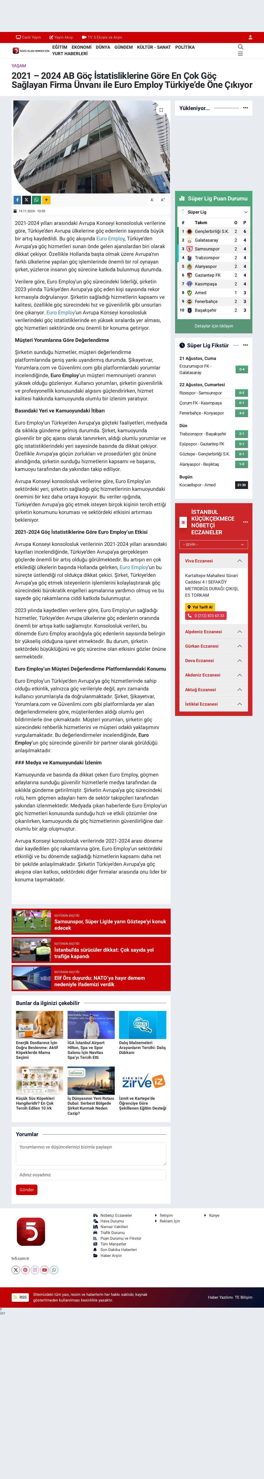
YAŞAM (19, 65)
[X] (16, 1270)
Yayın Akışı (63, 37)
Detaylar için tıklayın (214, 325)
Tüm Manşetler (113, 1244)
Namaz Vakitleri (114, 1226)
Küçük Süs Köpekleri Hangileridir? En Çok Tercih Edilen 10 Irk (35, 1103)
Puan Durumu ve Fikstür (121, 1238)
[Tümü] (245, 108)
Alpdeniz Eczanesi (203, 631)
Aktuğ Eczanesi (200, 689)
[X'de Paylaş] (26, 200)
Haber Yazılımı (220, 1297)
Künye (214, 1215)
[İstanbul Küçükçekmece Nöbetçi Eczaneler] (245, 522)
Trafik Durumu (113, 1232)
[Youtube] (44, 1270)
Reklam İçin (170, 1221)
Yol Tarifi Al (202, 607)
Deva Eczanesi (199, 660)
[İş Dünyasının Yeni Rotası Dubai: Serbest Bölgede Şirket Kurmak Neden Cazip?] (91, 1080)
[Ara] (240, 47)
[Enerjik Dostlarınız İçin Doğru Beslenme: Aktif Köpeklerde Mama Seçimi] (39, 1024)
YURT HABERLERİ (70, 53)
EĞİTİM (59, 47)
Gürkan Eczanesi (202, 646)
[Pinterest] (25, 1270)
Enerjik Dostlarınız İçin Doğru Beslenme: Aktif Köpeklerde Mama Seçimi (37, 1050)
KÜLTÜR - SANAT (154, 47)
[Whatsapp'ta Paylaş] (36, 200)
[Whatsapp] (54, 1270)
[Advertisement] (213, 152)
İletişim (166, 1215)
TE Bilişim (243, 1297)
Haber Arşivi (111, 1255)
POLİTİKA (185, 47)
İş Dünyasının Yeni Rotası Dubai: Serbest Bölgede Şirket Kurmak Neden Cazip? (91, 1106)
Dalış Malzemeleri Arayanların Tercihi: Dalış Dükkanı (142, 1047)
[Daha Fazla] (46, 200)
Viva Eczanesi (199, 560)
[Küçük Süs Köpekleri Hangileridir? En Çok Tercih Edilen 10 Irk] (39, 1080)
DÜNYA (103, 47)
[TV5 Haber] (31, 50)
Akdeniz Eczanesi (202, 675)
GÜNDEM (123, 47)
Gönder (27, 1189)
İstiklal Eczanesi (201, 704)
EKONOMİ (82, 47)
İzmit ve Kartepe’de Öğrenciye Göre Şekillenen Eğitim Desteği (142, 1103)
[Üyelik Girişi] (248, 37)
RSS (23, 1297)
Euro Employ (65, 375)
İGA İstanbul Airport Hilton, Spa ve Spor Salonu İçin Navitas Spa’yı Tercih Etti (86, 1050)
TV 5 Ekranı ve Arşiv (105, 37)
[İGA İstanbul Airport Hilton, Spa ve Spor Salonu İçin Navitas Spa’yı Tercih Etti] (91, 1024)
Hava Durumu (112, 1221)
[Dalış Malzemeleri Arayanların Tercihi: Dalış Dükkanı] (142, 1024)
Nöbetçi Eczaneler (116, 1215)
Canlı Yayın (31, 37)
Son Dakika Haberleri (119, 1249)
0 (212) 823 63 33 (209, 615)
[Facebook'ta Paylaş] (17, 200)
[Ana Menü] (240, 53)
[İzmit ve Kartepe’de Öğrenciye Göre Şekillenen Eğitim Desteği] (142, 1080)
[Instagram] (35, 1270)
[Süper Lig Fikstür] (245, 345)
